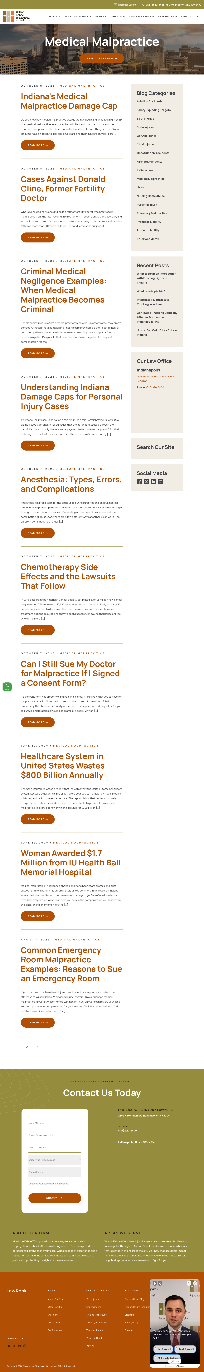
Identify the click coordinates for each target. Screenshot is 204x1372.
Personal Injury (76, 16)
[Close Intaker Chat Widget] (195, 1283)
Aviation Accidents (150, 101)
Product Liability (148, 230)
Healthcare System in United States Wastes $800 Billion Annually (63, 765)
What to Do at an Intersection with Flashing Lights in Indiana (156, 278)
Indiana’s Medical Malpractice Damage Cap (69, 101)
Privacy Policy (131, 1322)
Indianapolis (148, 370)
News (140, 187)
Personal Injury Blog (134, 1299)
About (53, 16)
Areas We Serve (140, 16)
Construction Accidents (153, 153)
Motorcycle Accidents (97, 1322)
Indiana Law (145, 170)
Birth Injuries (145, 118)
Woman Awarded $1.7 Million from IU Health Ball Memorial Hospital (71, 862)
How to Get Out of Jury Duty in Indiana (157, 332)
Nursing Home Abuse (151, 196)
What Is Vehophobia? (151, 291)
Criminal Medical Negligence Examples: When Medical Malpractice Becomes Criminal (64, 290)
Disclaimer (130, 1314)
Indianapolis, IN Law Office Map (137, 1142)
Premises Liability (149, 222)
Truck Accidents (148, 239)
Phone (55, 1141)
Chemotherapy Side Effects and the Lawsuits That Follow (68, 576)
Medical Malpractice (82, 85)
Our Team (53, 1314)
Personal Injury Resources (138, 1306)
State (54, 1166)
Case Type (55, 1153)
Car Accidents (146, 136)
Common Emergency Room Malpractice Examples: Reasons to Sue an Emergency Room (71, 964)
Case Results (55, 1306)
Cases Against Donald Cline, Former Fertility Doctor (63, 188)
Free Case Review (100, 58)
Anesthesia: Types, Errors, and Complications (71, 484)
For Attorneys (55, 1330)
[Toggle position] (189, 1283)
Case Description (54, 1178)
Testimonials (54, 1322)
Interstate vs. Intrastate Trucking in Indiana (153, 302)
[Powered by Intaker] (180, 1366)
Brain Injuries (145, 127)
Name (54, 1117)
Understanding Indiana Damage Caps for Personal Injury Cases (72, 396)
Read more (36, 145)
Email (55, 1129)
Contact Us (189, 16)
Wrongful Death (94, 1338)
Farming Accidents (149, 161)
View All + (90, 1345)
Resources (166, 16)
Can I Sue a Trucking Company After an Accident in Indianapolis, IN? (157, 317)
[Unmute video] (155, 1283)
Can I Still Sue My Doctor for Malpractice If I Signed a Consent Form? (70, 673)
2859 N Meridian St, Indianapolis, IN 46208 (144, 1115)
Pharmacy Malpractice (152, 213)
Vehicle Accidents (108, 16)
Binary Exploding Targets (154, 110)
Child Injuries (146, 144)
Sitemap (129, 1330)
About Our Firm (55, 1299)
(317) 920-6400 (159, 4)
